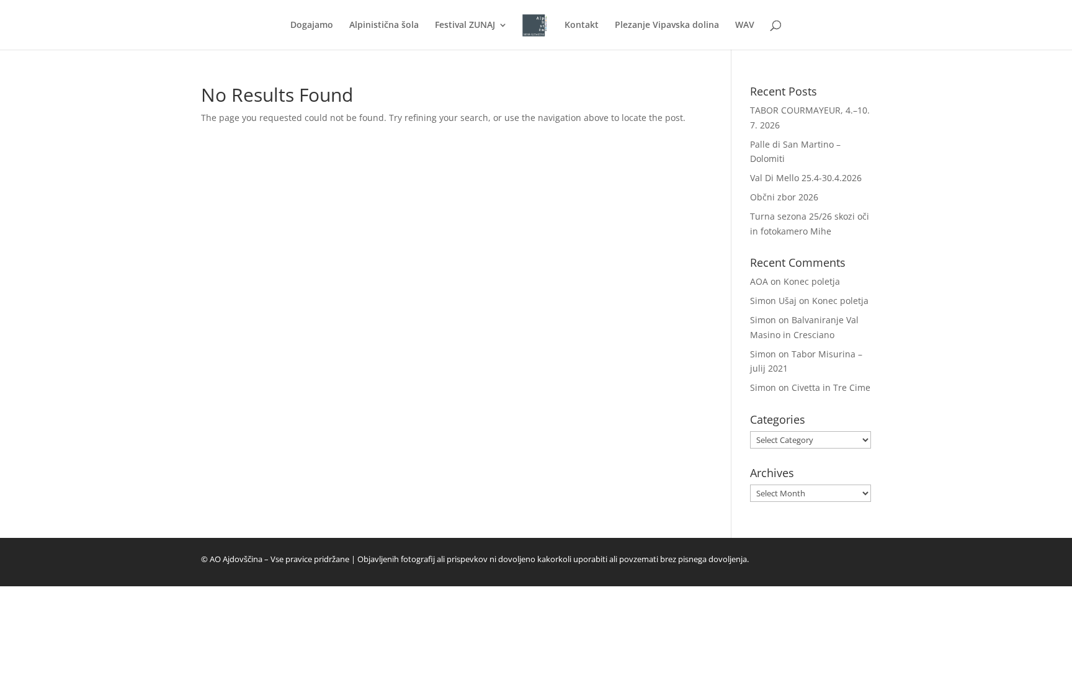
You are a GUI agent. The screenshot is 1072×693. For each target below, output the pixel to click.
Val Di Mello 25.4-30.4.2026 (806, 178)
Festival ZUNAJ (465, 25)
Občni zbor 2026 (784, 197)
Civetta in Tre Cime (831, 387)
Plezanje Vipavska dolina (667, 25)
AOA (759, 281)
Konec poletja (812, 281)
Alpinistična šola (384, 25)
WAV (744, 25)
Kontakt (582, 25)
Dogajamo (311, 25)
